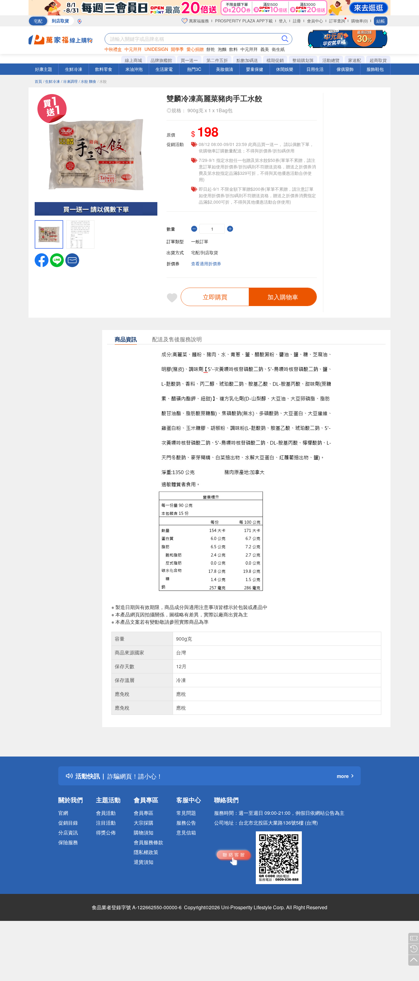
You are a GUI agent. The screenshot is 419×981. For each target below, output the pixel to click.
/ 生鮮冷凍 (51, 81)
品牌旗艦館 (161, 60)
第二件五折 (217, 60)
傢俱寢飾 (345, 69)
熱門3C (194, 69)
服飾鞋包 (375, 69)
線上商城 (133, 60)
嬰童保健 (254, 69)
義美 (264, 49)
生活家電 (164, 69)
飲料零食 (103, 69)
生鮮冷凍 (73, 69)
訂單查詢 (337, 21)
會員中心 (315, 21)
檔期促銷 (275, 60)
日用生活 (315, 69)
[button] (72, 259)
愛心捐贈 (195, 49)
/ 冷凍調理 (69, 81)
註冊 (297, 21)
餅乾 (210, 49)
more (343, 776)
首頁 (38, 81)
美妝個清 (224, 69)
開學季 (177, 49)
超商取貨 (378, 60)
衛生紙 (278, 49)
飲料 (233, 49)
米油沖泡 (134, 69)
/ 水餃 (102, 81)
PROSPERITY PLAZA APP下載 (244, 21)
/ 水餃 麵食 (87, 81)
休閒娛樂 (284, 69)
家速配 (354, 60)
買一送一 (189, 60)
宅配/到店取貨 (204, 252)
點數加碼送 (247, 60)
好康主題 (43, 69)
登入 (283, 21)
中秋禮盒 (113, 49)
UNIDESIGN (156, 49)
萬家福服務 (198, 21)
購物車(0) (359, 21)
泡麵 (222, 49)
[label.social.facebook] (41, 259)
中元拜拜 (133, 49)
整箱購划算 (303, 60)
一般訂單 (199, 241)
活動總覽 (331, 60)
